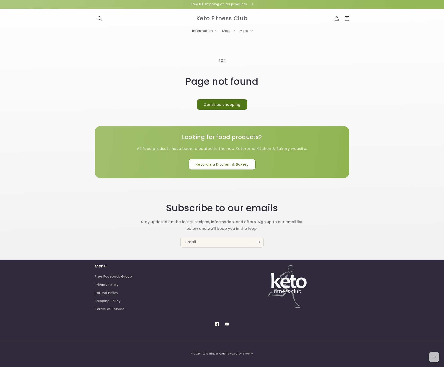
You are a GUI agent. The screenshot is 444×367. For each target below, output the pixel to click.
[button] (100, 18)
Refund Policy (106, 293)
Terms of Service (110, 309)
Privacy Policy (106, 284)
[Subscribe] (258, 242)
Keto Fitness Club (214, 353)
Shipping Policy (108, 301)
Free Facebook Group (113, 276)
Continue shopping (222, 104)
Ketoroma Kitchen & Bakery (222, 164)
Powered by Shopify (240, 353)
